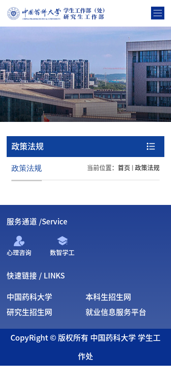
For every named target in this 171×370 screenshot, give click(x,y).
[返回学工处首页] (57, 9)
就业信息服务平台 (116, 312)
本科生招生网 (108, 297)
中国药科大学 (29, 297)
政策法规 (147, 168)
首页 (124, 168)
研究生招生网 (29, 312)
